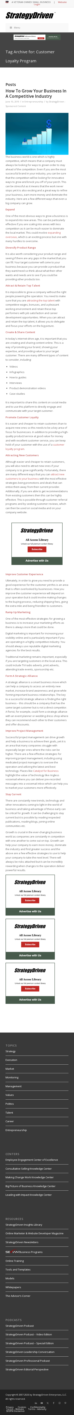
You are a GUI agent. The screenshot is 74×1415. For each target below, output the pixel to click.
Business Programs (31, 1252)
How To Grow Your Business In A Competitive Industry (36, 93)
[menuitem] (10, 1407)
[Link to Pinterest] (65, 1403)
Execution (11, 1060)
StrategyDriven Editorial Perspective (27, 1369)
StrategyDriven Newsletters (22, 1242)
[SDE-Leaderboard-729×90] (37, 39)
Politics (10, 1103)
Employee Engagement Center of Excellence (32, 1160)
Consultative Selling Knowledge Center (29, 1168)
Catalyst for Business (46, 771)
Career (10, 1121)
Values (10, 1095)
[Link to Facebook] (54, 1403)
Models (10, 1278)
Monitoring (12, 1077)
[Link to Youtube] (42, 1403)
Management (14, 1086)
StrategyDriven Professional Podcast (28, 1360)
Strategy (11, 1051)
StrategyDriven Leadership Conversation (30, 1352)
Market (10, 1068)
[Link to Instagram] (60, 1403)
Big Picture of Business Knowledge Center (30, 1186)
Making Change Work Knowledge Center (30, 1177)
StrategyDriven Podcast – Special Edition (30, 1343)
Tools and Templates (18, 1269)
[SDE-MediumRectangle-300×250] (37, 564)
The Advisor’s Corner (18, 1296)
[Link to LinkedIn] (36, 1403)
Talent (9, 1112)
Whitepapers (13, 1287)
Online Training (15, 1261)
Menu (17, 27)
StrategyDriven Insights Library (24, 1224)
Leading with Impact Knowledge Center (29, 1195)
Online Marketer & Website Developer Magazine (35, 1233)
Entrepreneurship (33, 101)
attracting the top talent (41, 300)
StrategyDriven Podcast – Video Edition (29, 1334)
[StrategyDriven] (31, 15)
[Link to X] (48, 1403)
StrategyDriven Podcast (20, 1325)
